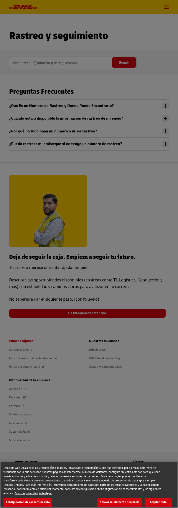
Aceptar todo (158, 502)
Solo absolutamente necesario (119, 502)
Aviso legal (45, 493)
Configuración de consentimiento (28, 502)
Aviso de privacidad (26, 493)
